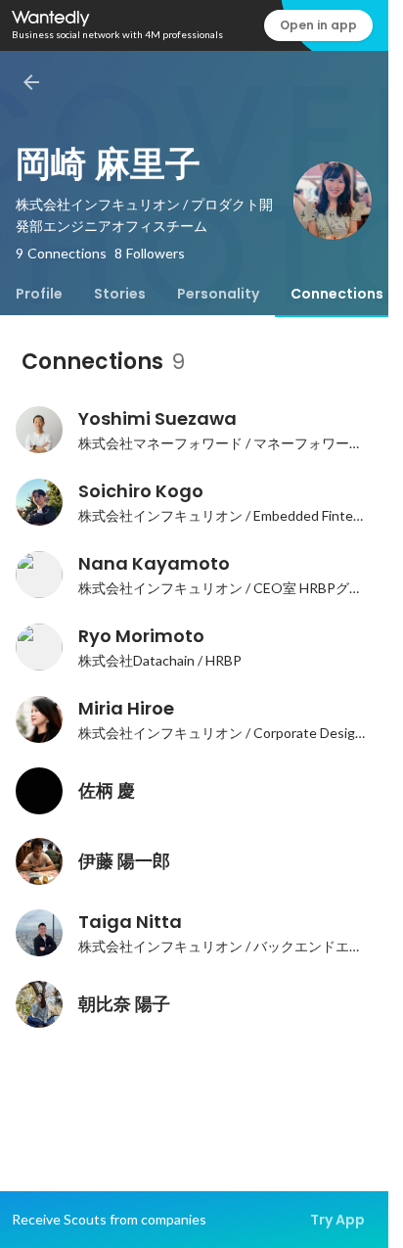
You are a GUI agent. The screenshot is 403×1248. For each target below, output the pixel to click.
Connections (337, 293)
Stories (120, 293)
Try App (337, 1219)
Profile (39, 293)
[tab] (39, 293)
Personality (218, 293)
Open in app (318, 25)
